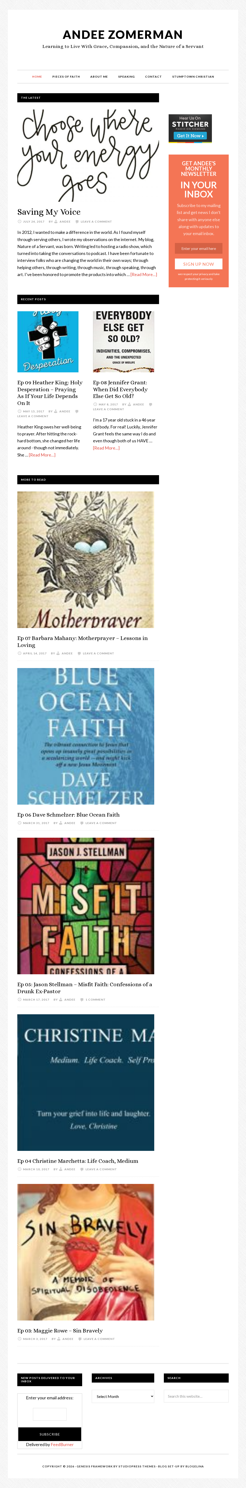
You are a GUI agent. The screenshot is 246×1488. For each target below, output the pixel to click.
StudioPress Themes (137, 1466)
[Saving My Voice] (88, 157)
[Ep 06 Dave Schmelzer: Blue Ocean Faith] (85, 737)
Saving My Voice (49, 212)
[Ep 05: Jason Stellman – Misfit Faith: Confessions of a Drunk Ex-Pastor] (85, 907)
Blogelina (194, 1466)
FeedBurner (62, 1444)
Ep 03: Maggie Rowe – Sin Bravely (60, 1330)
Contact (153, 76)
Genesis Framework (95, 1466)
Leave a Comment (96, 221)
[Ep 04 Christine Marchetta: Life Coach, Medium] (85, 1083)
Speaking (126, 76)
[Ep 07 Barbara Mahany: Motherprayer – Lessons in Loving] (85, 560)
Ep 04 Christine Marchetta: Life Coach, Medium (77, 1161)
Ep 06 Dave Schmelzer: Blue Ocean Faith (68, 814)
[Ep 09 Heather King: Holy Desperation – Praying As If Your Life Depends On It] (48, 342)
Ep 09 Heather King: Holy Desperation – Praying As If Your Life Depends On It (50, 392)
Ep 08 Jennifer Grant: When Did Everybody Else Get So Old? (120, 389)
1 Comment (96, 999)
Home (37, 76)
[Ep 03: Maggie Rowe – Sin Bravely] (85, 1253)
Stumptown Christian (193, 76)
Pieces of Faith (66, 76)
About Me (99, 76)
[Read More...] (143, 274)
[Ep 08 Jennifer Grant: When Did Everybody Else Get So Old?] (123, 342)
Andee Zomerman (123, 34)
